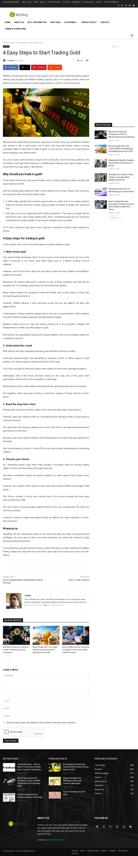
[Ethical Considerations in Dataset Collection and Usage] (9, 797)
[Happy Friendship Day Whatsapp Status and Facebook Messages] (55, 781)
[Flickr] (110, 826)
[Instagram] (122, 5)
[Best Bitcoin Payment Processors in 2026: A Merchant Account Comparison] (16, 635)
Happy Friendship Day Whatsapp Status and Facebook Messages (72, 780)
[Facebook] (118, 5)
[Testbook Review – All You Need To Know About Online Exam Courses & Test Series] (9, 767)
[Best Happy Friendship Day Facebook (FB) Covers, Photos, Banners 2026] (55, 767)
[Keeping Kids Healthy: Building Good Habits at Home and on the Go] (101, 163)
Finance (12, 42)
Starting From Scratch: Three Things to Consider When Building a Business (120, 177)
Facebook (30, 605)
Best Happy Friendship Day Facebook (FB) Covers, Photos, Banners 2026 (76, 767)
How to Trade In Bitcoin (78, 580)
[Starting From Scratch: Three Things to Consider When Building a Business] (101, 177)
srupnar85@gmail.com (55, 605)
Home (5, 42)
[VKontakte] (130, 826)
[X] (126, 5)
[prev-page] (4, 658)
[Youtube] (133, 5)
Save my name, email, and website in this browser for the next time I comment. (41, 722)
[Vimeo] (129, 5)
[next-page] (9, 658)
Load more (114, 217)
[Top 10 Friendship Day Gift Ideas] (55, 794)
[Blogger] (97, 826)
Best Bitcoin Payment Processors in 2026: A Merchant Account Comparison (16, 649)
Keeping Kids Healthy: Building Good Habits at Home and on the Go (121, 163)
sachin (11, 60)
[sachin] (4, 60)
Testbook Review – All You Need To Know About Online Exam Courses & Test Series (29, 767)
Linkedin (39, 605)
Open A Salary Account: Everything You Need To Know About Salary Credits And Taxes (75, 649)
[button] (132, 35)
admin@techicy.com (56, 839)
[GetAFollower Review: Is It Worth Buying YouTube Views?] (101, 192)
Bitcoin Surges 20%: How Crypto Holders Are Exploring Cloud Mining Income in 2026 (45, 649)
